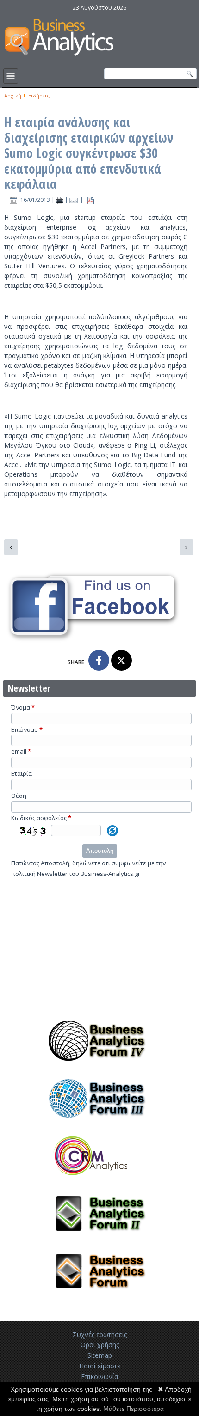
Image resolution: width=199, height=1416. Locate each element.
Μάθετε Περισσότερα (133, 1408)
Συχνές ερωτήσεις (100, 1334)
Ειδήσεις (39, 95)
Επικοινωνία (99, 1376)
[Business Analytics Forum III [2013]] (99, 1123)
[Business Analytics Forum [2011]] (99, 1296)
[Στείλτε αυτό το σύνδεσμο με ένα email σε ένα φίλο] (74, 200)
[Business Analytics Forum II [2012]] (99, 1238)
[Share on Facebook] (98, 660)
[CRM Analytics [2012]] (99, 1181)
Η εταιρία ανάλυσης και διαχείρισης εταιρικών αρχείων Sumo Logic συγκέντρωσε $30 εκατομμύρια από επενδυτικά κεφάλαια (88, 153)
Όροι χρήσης (99, 1344)
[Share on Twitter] (121, 660)
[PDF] (90, 200)
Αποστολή (99, 850)
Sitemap (99, 1355)
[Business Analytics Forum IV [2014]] (99, 1065)
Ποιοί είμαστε (99, 1365)
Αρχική (12, 95)
